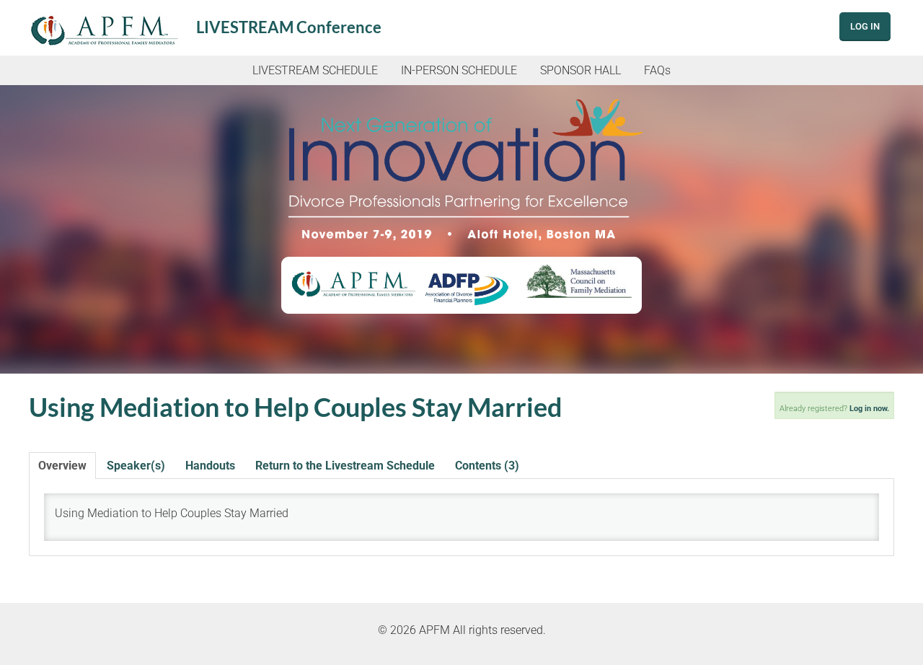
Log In (865, 26)
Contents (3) (487, 465)
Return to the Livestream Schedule (345, 465)
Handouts (210, 465)
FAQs (657, 70)
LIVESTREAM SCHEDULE (315, 70)
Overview (62, 465)
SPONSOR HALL (580, 70)
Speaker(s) (136, 465)
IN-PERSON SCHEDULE (459, 70)
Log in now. (869, 408)
